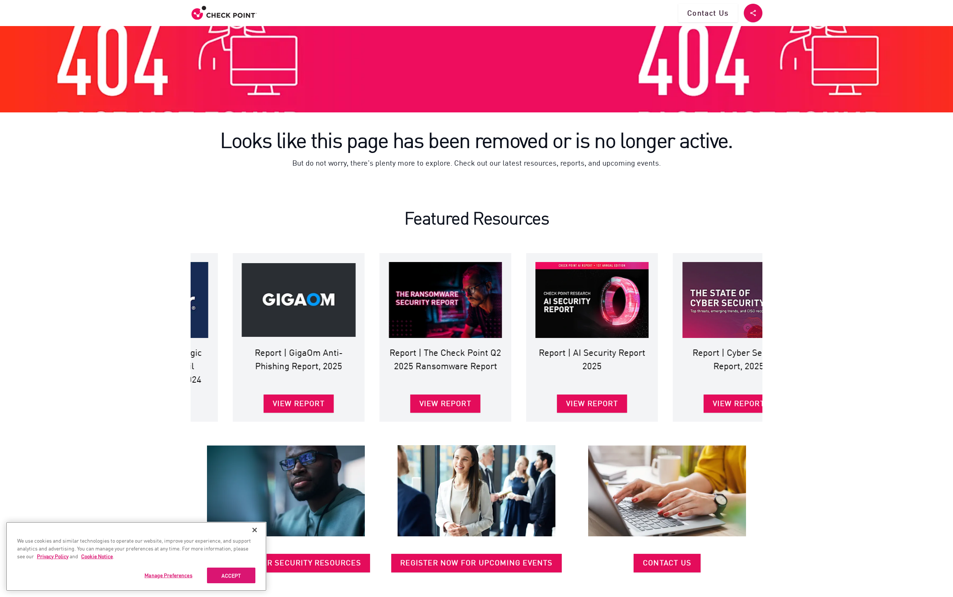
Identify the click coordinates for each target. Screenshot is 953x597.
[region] (136, 556)
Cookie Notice (97, 556)
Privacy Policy (52, 556)
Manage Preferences (168, 575)
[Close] (254, 530)
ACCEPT (231, 575)
